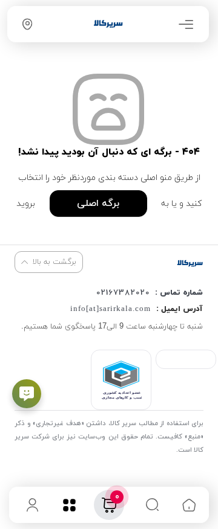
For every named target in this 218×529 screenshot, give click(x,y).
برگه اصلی (98, 203)
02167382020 (123, 292)
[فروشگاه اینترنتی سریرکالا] (189, 263)
